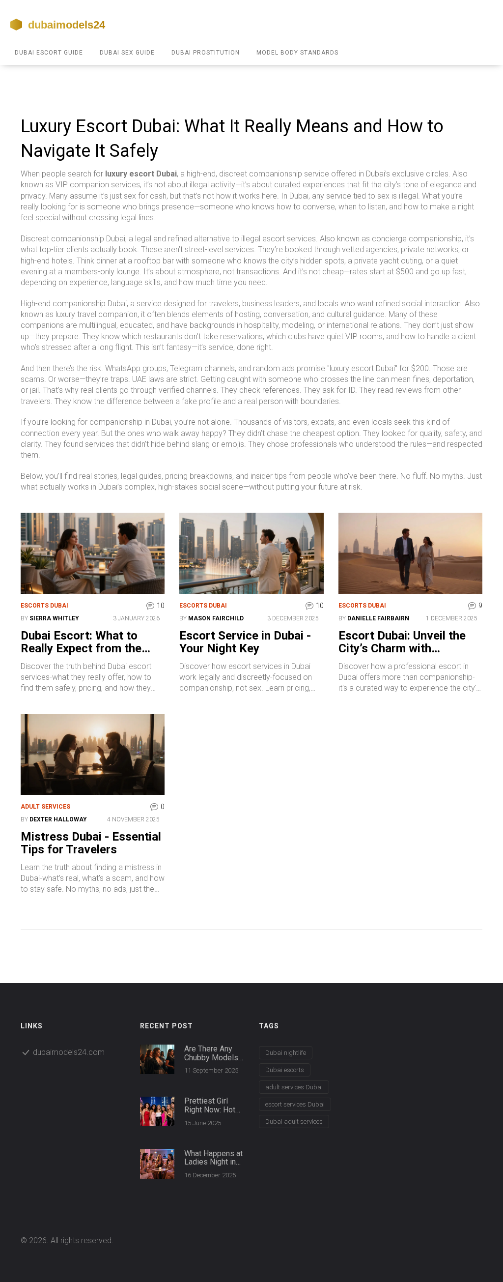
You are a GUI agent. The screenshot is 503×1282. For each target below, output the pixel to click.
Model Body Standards (297, 52)
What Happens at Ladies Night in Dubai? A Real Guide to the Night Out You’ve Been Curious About (213, 1157)
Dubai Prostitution (205, 52)
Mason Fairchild (216, 618)
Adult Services (45, 806)
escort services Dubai (295, 1104)
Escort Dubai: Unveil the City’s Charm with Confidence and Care (402, 642)
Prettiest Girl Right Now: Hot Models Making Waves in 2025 (211, 1105)
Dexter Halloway (58, 819)
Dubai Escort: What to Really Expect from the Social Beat (81, 642)
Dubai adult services (294, 1121)
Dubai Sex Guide (127, 52)
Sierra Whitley (54, 618)
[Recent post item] (157, 1059)
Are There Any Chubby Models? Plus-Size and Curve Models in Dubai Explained (213, 1053)
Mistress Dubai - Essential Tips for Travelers (91, 843)
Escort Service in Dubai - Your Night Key (245, 642)
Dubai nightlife (285, 1052)
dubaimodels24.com (69, 1052)
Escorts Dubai (44, 605)
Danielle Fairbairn (378, 618)
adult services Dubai (294, 1087)
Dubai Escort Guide (49, 52)
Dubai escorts (284, 1070)
